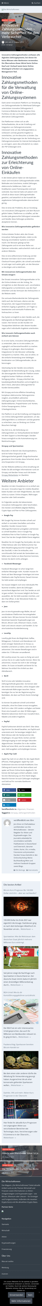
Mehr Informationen (21, 1301)
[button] (9, 790)
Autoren (5, 1274)
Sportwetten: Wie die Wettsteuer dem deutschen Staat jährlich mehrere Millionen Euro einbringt (19, 939)
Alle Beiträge (20, 870)
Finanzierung (7, 1249)
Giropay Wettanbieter (10, 475)
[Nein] (39, 1292)
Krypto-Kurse (7, 1202)
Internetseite (33, 870)
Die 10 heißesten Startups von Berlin (20, 1169)
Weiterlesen (27, 929)
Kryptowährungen (9, 1243)
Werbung (5, 1267)
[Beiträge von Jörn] (7, 823)
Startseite (5, 1224)
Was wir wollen (7, 1261)
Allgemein (5, 20)
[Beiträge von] (3, 42)
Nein (30, 1295)
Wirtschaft (6, 1230)
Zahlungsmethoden (27, 813)
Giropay (14, 813)
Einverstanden (16, 1295)
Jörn (7, 42)
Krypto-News (32, 1202)
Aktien (4, 1237)
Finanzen (12, 20)
